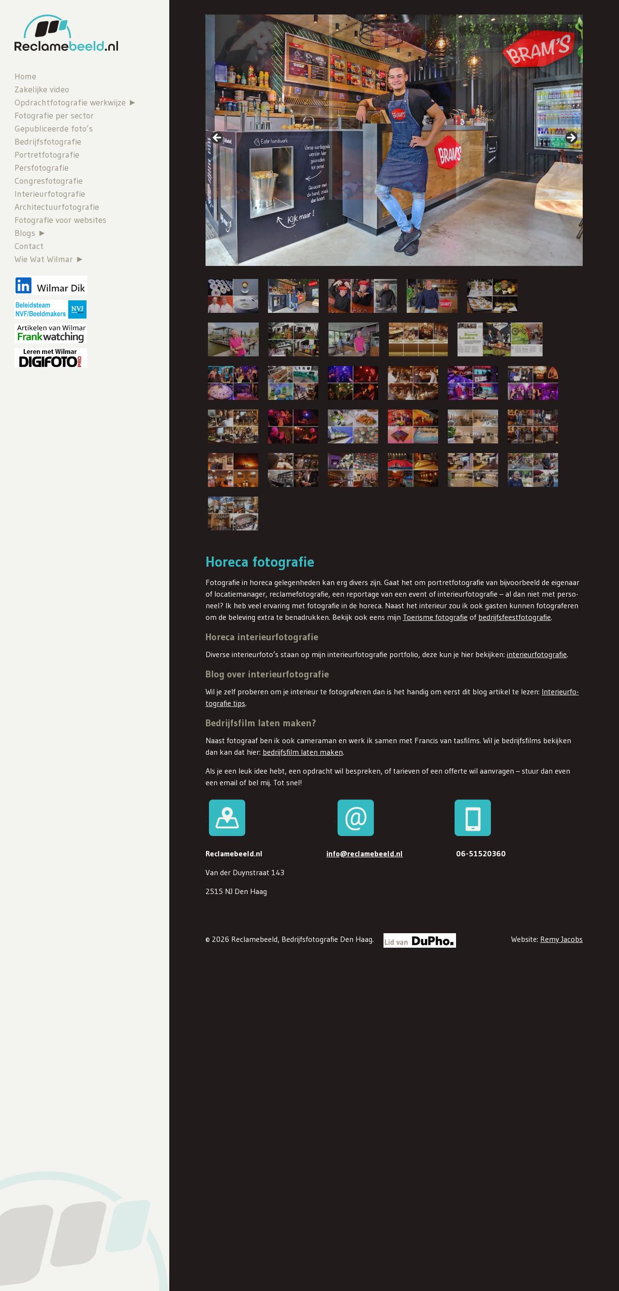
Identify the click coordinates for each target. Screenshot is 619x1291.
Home (25, 76)
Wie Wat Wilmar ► (49, 259)
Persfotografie (42, 167)
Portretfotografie (47, 154)
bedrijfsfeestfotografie (514, 617)
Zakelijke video (42, 89)
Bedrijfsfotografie (48, 141)
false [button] (217, 138)
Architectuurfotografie (57, 207)
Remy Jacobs (561, 939)
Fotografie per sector (54, 115)
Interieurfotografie (50, 194)
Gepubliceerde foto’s (54, 128)
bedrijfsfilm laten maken (303, 752)
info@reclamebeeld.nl (364, 853)
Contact (29, 246)
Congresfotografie (49, 181)
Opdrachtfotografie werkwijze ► (76, 102)
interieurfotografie (537, 654)
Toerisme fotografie (435, 617)
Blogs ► (30, 233)
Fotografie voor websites (60, 220)
